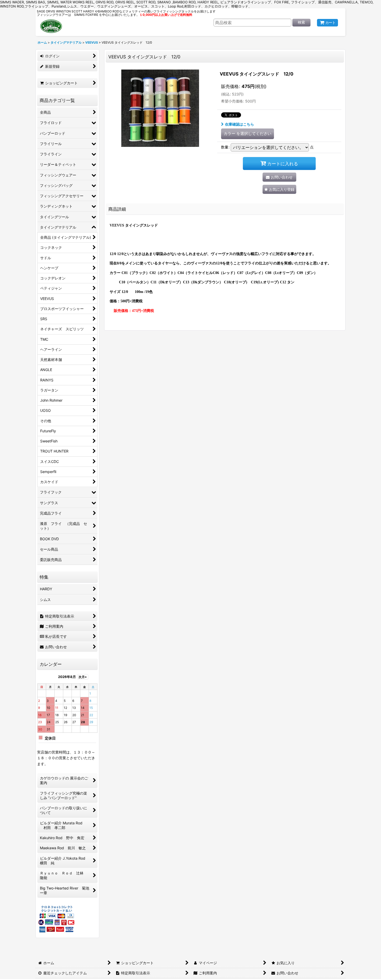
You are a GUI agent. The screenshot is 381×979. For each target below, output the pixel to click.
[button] (279, 189)
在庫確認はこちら (239, 124)
